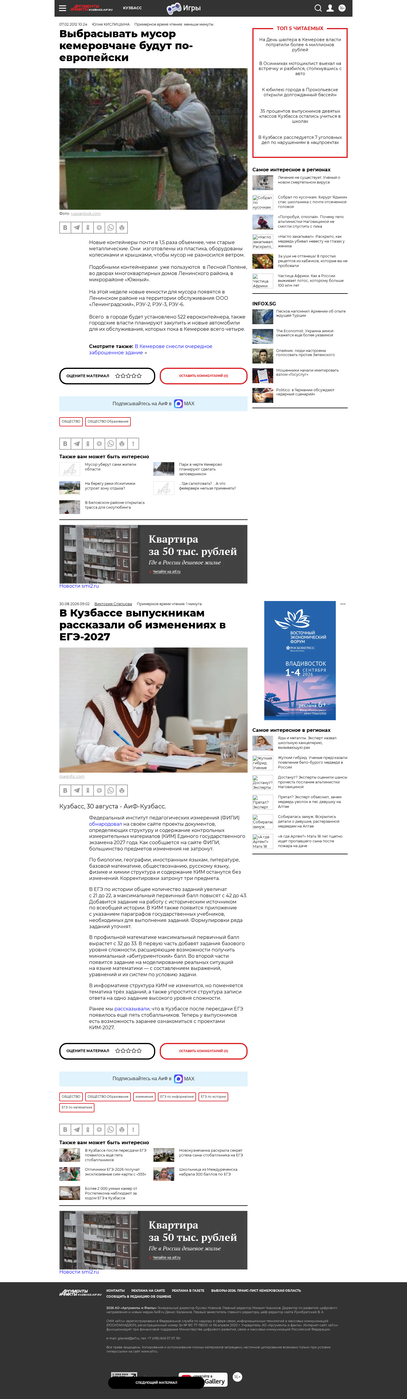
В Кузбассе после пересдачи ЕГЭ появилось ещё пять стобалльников (115, 1155)
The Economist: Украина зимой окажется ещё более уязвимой (304, 333)
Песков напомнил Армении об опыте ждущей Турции (311, 313)
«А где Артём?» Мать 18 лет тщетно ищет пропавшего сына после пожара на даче (310, 841)
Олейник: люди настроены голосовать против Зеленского (305, 353)
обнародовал (105, 824)
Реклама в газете (188, 1291)
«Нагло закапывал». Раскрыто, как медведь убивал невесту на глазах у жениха (311, 241)
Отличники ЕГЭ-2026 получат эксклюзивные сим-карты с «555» (115, 1171)
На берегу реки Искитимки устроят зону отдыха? (110, 485)
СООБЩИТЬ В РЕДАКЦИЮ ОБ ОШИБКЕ (138, 1297)
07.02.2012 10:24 (73, 24)
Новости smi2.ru (79, 586)
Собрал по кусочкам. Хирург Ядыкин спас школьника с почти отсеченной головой (312, 202)
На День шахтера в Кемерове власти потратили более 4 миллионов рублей (300, 44)
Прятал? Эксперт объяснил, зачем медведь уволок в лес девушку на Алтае (309, 802)
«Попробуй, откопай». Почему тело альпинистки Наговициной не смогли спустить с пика (311, 222)
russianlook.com (86, 213)
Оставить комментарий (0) (203, 376)
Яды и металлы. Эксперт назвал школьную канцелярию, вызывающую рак (307, 743)
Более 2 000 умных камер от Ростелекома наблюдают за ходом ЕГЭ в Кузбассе (111, 1193)
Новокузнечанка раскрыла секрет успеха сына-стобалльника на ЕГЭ (211, 1152)
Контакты (115, 1291)
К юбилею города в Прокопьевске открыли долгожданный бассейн (300, 92)
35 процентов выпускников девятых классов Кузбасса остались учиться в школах (300, 116)
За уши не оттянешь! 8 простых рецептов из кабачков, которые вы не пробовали (312, 261)
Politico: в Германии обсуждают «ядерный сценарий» (305, 392)
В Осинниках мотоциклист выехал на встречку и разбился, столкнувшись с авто (300, 68)
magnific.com (72, 776)
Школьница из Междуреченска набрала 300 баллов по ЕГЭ (208, 1171)
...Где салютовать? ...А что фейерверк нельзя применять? (207, 485)
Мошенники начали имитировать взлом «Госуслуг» (307, 372)
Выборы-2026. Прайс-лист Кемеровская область (256, 1291)
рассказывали (132, 1009)
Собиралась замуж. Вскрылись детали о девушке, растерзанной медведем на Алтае (308, 821)
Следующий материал (156, 1383)
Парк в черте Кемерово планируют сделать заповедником (200, 469)
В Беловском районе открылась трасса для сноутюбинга (115, 505)
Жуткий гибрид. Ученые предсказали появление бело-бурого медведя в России (312, 762)
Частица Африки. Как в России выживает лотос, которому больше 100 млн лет (311, 281)
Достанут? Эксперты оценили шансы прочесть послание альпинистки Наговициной (312, 782)
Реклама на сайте (148, 1291)
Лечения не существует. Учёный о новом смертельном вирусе (309, 179)
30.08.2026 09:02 (74, 604)
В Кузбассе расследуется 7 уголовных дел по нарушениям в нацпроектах (300, 140)
